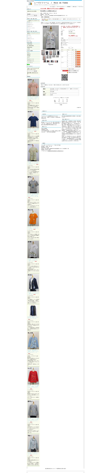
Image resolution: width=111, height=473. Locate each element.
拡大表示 (51, 64)
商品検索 (28, 14)
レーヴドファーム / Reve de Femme (51, 3)
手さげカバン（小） (30, 59)
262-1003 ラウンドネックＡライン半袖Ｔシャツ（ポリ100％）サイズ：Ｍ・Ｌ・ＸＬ (33, 163)
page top (79, 107)
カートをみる (52, 6)
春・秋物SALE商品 (30, 45)
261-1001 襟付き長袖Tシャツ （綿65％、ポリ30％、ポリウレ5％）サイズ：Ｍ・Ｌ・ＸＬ (33, 351)
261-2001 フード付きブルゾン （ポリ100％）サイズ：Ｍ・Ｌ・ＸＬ (33, 454)
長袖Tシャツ (30, 26)
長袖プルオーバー (31, 38)
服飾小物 (28, 54)
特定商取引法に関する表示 (61, 468)
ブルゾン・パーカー (31, 27)
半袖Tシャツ (30, 22)
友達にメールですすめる (73, 72)
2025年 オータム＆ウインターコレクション (33, 33)
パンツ (29, 29)
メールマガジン (30, 66)
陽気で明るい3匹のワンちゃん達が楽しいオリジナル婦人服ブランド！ (46, 4)
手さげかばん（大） (30, 60)
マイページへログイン (60, 6)
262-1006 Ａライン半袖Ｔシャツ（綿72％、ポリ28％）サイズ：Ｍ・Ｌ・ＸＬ (33, 260)
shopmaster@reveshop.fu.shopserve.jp (55, 150)
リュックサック (30, 62)
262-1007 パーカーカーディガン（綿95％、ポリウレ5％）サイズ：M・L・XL (33, 293)
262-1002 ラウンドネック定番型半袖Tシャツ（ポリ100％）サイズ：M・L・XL (33, 130)
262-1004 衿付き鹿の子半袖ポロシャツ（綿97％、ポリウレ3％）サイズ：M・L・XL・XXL (33, 195)
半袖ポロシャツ (30, 24)
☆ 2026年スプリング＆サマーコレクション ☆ (33, 21)
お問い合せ (74, 6)
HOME (42, 16)
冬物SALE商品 (29, 43)
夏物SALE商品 (29, 47)
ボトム (28, 52)
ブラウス (29, 40)
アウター (29, 35)
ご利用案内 (68, 6)
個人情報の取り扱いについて (50, 468)
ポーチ (28, 57)
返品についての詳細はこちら (74, 70)
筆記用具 (28, 55)
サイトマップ (81, 6)
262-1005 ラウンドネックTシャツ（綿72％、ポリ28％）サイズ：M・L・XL (33, 228)
